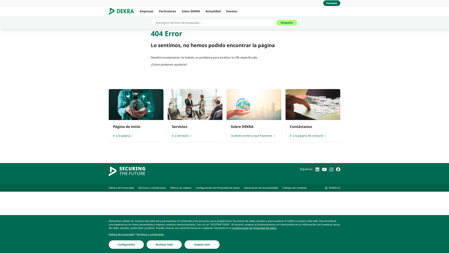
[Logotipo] (123, 11)
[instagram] (331, 169)
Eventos (231, 11)
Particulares (167, 11)
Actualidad (213, 11)
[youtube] (324, 169)
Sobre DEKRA (191, 11)
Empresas (146, 11)
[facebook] (338, 169)
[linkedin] (317, 169)
